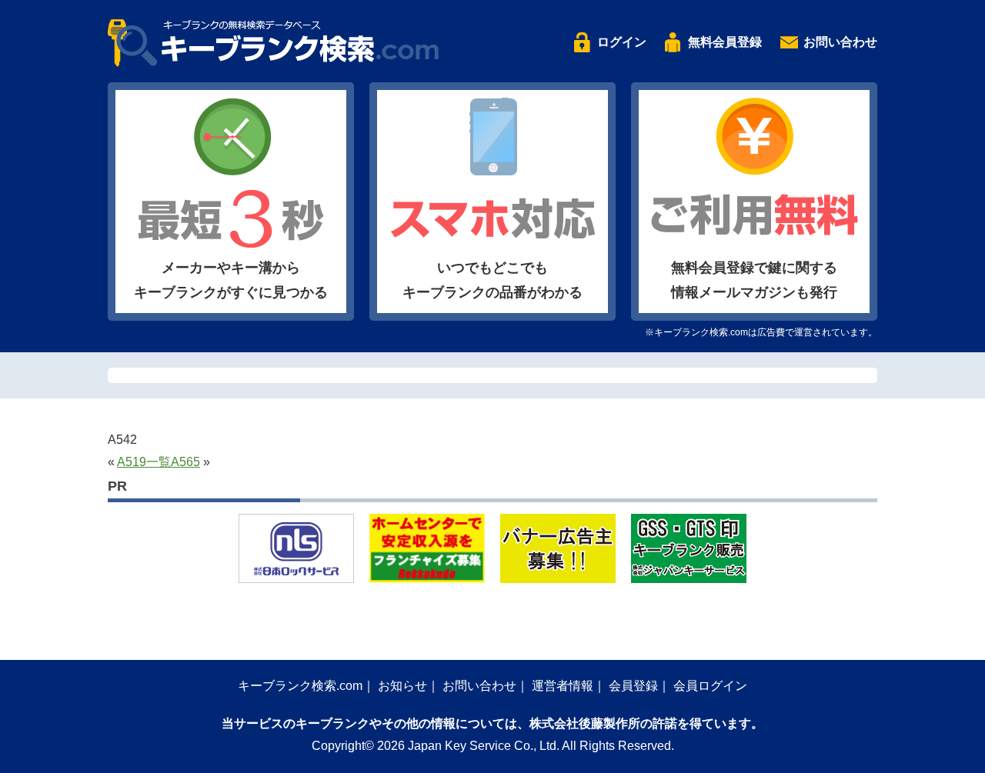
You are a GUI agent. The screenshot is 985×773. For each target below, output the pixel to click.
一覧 (158, 461)
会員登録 (633, 685)
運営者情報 (562, 685)
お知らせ (402, 685)
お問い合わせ (840, 41)
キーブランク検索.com (300, 685)
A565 (185, 461)
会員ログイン (710, 685)
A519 (131, 461)
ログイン (621, 41)
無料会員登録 (725, 41)
